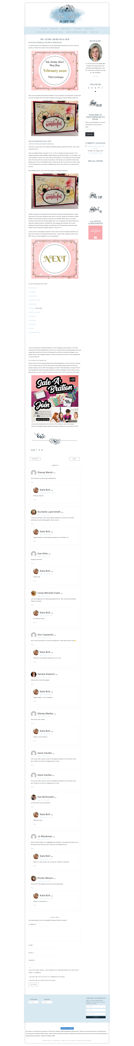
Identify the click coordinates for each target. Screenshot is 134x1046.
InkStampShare (67, 14)
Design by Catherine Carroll (84, 1040)
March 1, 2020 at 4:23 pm (46, 694)
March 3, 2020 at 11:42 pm (46, 817)
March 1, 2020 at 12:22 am (44, 515)
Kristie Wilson (45, 878)
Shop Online (99, 153)
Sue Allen (31, 328)
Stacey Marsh (32, 320)
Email (31, 953)
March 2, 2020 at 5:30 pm (44, 839)
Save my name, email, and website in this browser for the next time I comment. (54, 971)
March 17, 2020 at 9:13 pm (46, 898)
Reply (32, 482)
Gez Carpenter (33, 324)
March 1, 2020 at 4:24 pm (46, 615)
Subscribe (90, 134)
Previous (35, 458)
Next (74, 458)
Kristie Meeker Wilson (35, 332)
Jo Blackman (32, 316)
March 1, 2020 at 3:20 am (44, 596)
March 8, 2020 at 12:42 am (44, 881)
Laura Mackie (32, 292)
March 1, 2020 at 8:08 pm (44, 800)
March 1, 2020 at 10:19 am (44, 637)
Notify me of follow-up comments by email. (47, 977)
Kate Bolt (31, 308)
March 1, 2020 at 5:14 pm (44, 716)
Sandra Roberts (33, 288)
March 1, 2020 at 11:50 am (44, 677)
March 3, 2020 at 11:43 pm (46, 734)
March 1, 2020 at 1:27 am (44, 556)
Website (32, 960)
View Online (91, 153)
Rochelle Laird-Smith (34, 312)
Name (31, 945)
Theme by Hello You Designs (68, 1040)
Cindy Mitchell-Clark (34, 300)
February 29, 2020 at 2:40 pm (45, 475)
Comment (33, 924)
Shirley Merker (33, 304)
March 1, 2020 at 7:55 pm (44, 756)
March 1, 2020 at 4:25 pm (46, 574)
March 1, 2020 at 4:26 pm (46, 534)
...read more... (95, 76)
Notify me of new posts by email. (43, 980)
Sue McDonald (33, 296)
